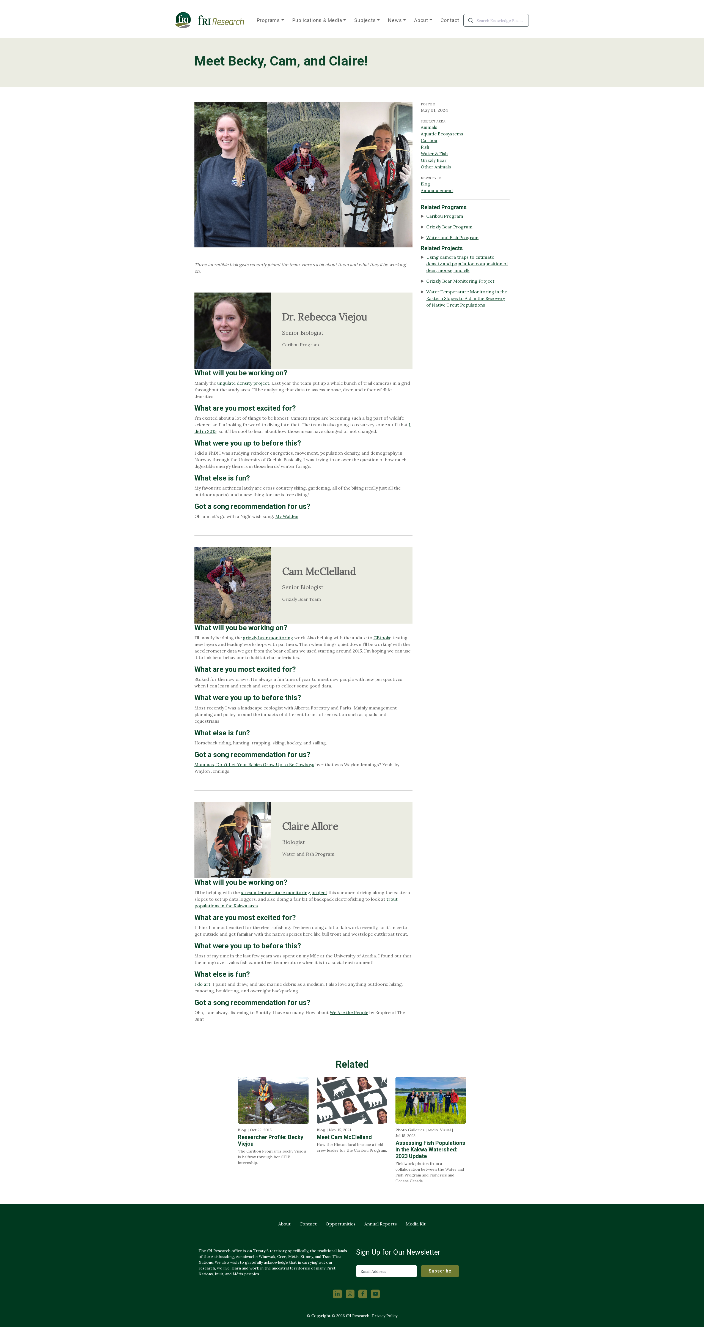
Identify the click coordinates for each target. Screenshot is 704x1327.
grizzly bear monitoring (268, 637)
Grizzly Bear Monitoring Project (460, 281)
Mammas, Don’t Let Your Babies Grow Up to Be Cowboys (254, 764)
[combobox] (496, 20)
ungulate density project (243, 383)
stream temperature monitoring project (284, 892)
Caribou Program (444, 216)
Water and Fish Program (452, 237)
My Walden (286, 516)
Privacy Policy (384, 1315)
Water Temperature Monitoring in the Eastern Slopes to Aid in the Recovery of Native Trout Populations (466, 298)
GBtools (381, 637)
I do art (202, 984)
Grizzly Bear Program (449, 227)
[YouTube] (375, 1294)
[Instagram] (350, 1294)
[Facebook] (362, 1294)
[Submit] (470, 20)
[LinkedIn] (337, 1294)
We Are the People (349, 1012)
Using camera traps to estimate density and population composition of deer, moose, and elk (467, 263)
